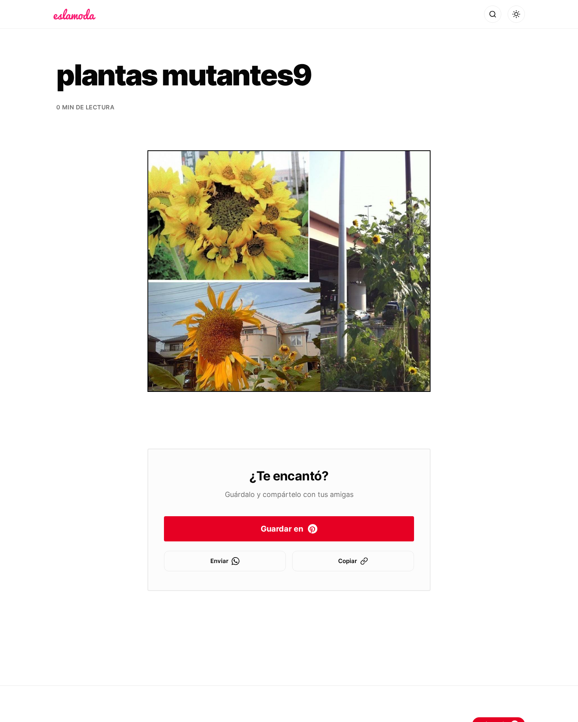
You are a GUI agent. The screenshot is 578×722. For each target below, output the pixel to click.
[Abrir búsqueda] (492, 14)
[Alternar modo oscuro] (516, 14)
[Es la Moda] (74, 14)
